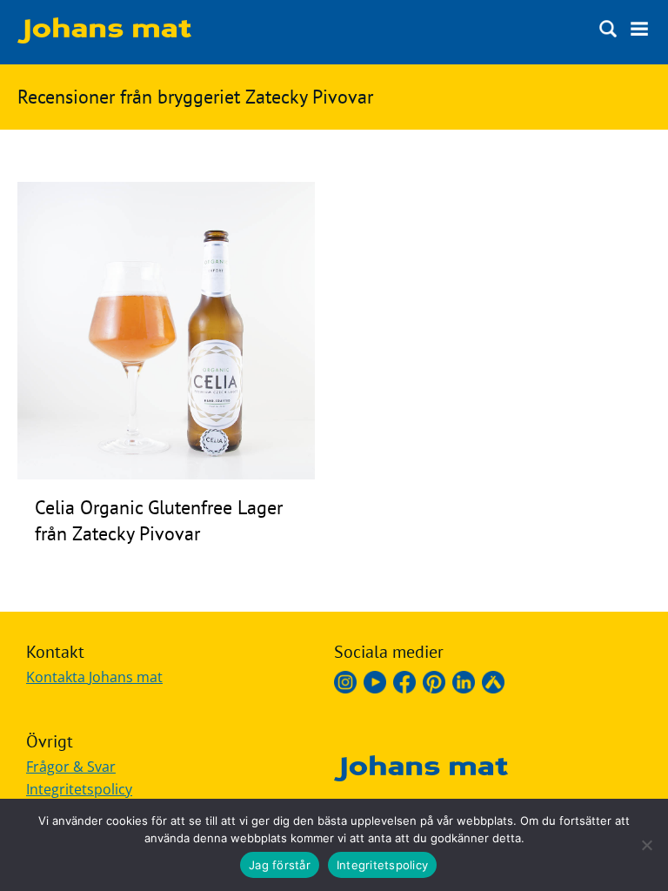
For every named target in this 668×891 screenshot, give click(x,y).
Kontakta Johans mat (94, 677)
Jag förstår (280, 865)
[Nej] (646, 845)
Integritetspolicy (79, 789)
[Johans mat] (104, 38)
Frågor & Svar (71, 766)
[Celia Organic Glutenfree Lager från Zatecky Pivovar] (166, 474)
